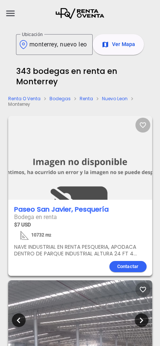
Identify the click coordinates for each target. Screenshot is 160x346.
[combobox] (58, 44)
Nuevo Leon (115, 98)
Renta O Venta (24, 98)
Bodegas (60, 98)
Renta (86, 98)
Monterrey (19, 104)
